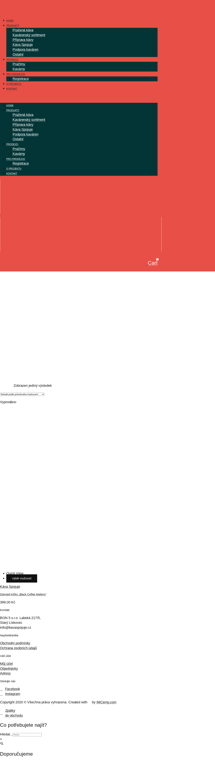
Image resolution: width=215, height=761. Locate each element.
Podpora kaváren (25, 49)
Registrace (21, 79)
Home (10, 20)
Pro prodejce (15, 74)
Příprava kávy (23, 40)
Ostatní (18, 54)
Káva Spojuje (23, 45)
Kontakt (11, 88)
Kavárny (19, 69)
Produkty (12, 25)
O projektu (13, 84)
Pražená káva (23, 30)
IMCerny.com (106, 702)
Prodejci (12, 59)
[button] (79, 96)
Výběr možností (21, 578)
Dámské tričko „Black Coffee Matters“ (23, 594)
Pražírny (19, 64)
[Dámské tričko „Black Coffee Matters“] (80, 565)
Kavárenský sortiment (29, 35)
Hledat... (6, 734)
